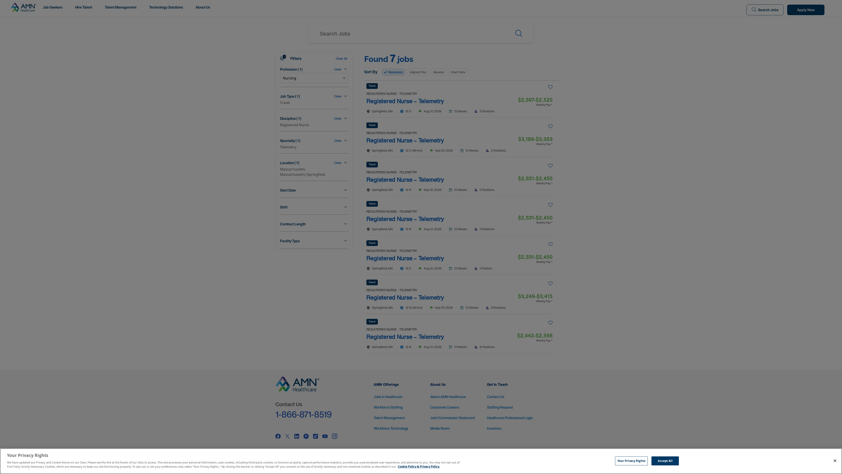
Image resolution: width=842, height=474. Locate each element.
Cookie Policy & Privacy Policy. (419, 467)
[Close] (835, 460)
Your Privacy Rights (631, 461)
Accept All (665, 461)
